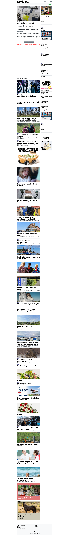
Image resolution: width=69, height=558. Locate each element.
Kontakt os (36, 525)
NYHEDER (42, 43)
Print (21, 31)
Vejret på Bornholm (46, 137)
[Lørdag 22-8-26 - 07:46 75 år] (28, 267)
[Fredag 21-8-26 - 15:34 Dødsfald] (28, 373)
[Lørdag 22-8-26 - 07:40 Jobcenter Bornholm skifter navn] (28, 280)
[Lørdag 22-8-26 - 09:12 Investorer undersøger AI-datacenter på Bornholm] (28, 86)
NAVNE (18, 382)
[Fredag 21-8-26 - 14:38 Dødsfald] (28, 407)
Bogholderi (36, 526)
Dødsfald (42, 21)
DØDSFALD (42, 20)
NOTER (18, 364)
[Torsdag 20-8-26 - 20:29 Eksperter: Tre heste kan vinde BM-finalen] (29, 507)
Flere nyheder (43, 30)
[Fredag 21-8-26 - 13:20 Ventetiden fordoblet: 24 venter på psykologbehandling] (28, 454)
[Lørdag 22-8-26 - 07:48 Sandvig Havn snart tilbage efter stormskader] (28, 250)
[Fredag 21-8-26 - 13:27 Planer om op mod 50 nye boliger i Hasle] (28, 437)
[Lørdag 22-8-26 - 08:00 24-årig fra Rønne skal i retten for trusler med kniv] (28, 193)
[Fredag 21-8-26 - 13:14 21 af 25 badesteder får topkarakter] (28, 471)
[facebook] (34, 531)
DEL (18, 31)
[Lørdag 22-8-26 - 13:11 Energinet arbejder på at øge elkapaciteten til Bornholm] (28, 111)
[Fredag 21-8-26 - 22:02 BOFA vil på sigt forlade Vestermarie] (28, 319)
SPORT (18, 513)
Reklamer (36, 524)
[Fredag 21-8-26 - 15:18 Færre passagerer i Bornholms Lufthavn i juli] (28, 391)
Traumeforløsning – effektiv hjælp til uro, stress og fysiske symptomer (46, 106)
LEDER (18, 182)
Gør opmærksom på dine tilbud (46, 109)
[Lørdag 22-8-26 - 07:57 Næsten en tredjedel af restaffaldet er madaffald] (28, 210)
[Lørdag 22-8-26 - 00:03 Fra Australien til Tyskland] (29, 490)
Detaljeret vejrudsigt (46, 138)
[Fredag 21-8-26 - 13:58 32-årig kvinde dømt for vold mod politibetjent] (28, 421)
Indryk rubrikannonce (44, 110)
